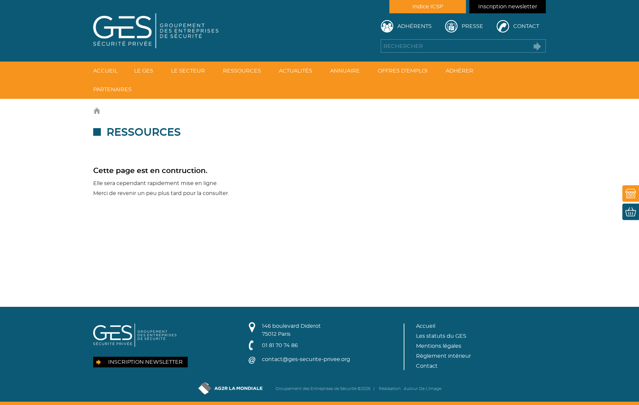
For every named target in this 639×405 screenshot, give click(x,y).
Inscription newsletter (507, 6)
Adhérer (459, 71)
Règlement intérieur (443, 356)
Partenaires (112, 89)
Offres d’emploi (403, 71)
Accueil (105, 71)
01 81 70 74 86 (280, 345)
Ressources (242, 71)
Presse (472, 26)
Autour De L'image (422, 389)
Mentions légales (438, 346)
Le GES (143, 71)
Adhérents (414, 26)
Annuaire (345, 71)
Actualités (295, 71)
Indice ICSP (427, 6)
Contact (526, 26)
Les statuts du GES (441, 336)
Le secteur (188, 71)
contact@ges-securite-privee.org (306, 359)
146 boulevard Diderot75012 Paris (291, 330)
